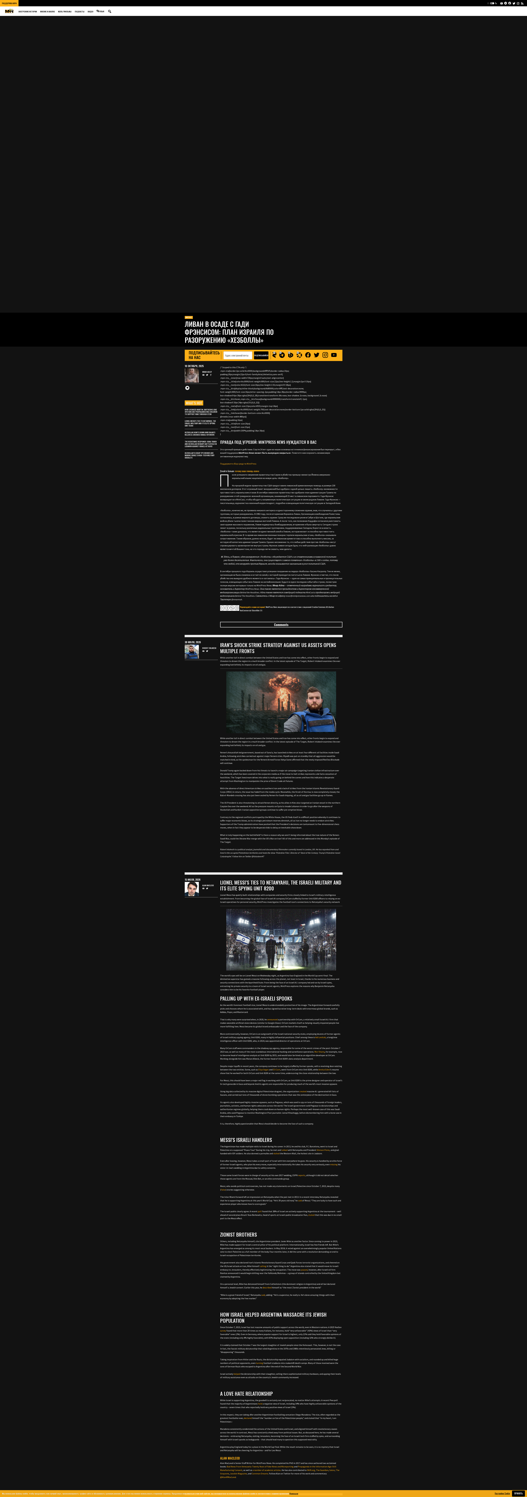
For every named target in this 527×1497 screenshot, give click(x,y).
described (267, 1287)
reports (301, 1175)
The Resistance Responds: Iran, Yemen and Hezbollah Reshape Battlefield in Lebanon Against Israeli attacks (201, 444)
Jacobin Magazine (238, 1473)
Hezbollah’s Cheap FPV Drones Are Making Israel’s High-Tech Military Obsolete (199, 455)
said (300, 1200)
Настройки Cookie (502, 1493)
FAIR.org (311, 1470)
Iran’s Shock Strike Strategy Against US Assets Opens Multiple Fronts (278, 647)
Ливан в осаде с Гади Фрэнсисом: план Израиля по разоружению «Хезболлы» (229, 332)
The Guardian (322, 1470)
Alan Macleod (230, 1458)
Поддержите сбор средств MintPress (238, 463)
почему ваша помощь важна (247, 471)
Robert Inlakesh (209, 648)
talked (284, 1150)
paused (304, 1269)
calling (263, 1266)
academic (268, 1470)
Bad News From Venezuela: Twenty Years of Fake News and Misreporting (260, 1466)
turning (259, 1363)
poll (260, 1211)
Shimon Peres (323, 1150)
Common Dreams (260, 1473)
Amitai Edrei (324, 1069)
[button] (492, 3)
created (302, 1091)
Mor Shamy (319, 1051)
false (223, 1189)
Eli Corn (276, 1069)
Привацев (293, 1493)
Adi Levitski (320, 1037)
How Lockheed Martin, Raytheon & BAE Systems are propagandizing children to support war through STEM (201, 412)
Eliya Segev (263, 1069)
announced (272, 1019)
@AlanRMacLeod (228, 1477)
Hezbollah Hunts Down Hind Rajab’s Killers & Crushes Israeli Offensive (200, 433)
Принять (518, 1493)
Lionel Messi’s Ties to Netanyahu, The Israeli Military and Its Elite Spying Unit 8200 (200, 423)
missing (333, 1164)
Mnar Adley (207, 372)
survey (223, 1330)
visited (276, 1153)
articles (277, 1470)
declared (248, 1418)
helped (237, 1374)
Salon (332, 1470)
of (263, 1470)
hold (260, 1403)
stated (311, 1215)
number (258, 1470)
